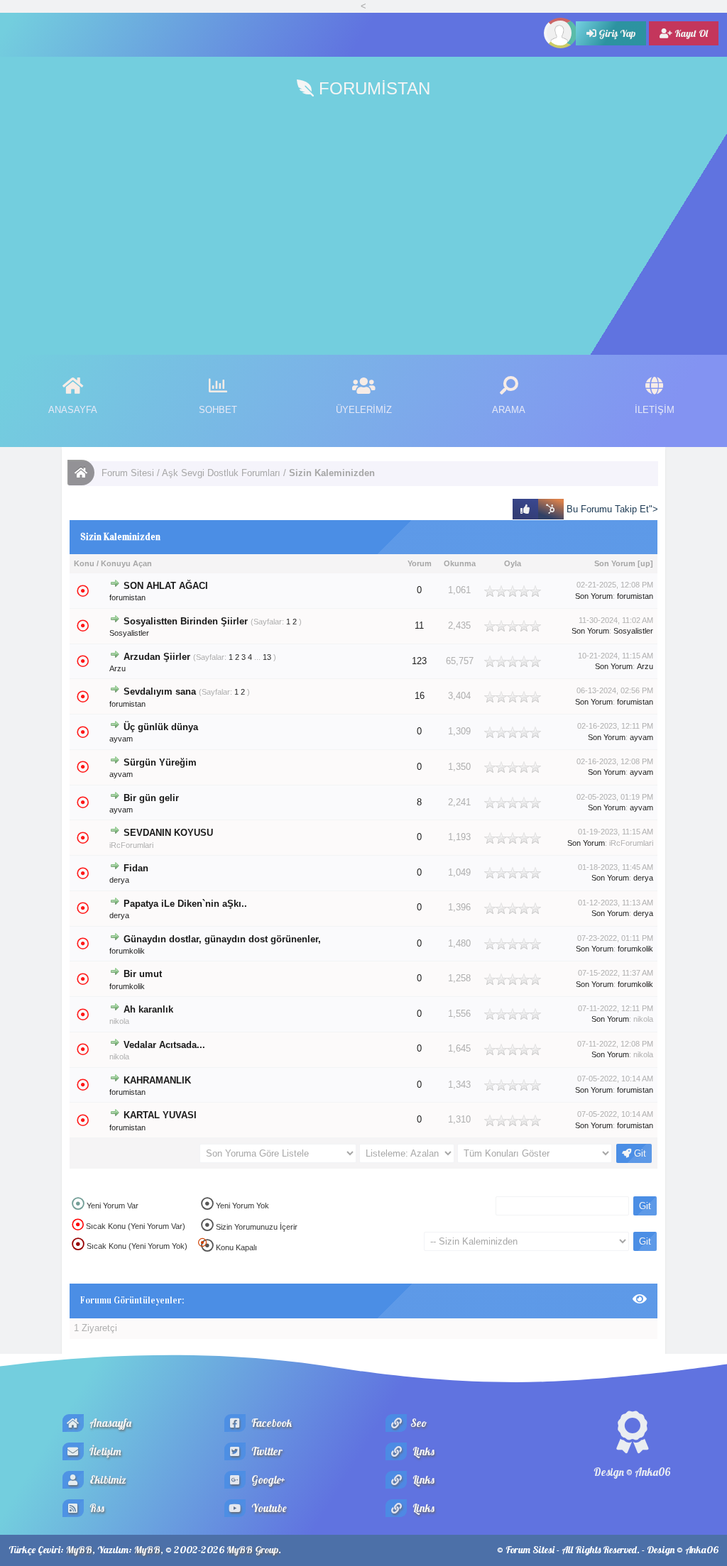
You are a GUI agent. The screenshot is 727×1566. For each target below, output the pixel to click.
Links (422, 1451)
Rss (95, 1508)
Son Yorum (614, 563)
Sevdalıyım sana (160, 692)
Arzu (117, 668)
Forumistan (372, 88)
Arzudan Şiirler (157, 656)
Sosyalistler (129, 633)
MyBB (79, 1549)
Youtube (267, 1508)
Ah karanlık (148, 1009)
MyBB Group (252, 1549)
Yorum (420, 563)
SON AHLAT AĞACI (166, 585)
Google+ (267, 1480)
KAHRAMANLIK (157, 1080)
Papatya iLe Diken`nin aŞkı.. (185, 904)
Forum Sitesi (128, 473)
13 (267, 657)
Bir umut (143, 974)
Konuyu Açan (126, 563)
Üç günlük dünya (161, 727)
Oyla (512, 563)
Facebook (270, 1423)
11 (419, 626)
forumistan (127, 597)
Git (638, 1153)
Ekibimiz (106, 1480)
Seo (418, 1423)
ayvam (121, 738)
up (645, 563)
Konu (84, 563)
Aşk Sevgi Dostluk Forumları (221, 473)
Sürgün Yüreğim (160, 763)
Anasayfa (109, 1423)
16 (420, 696)
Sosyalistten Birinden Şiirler (186, 622)
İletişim (104, 1451)
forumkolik (127, 951)
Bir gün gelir (151, 798)
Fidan (136, 868)
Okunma (460, 563)
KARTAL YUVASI (160, 1115)
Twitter (266, 1451)
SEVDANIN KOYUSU (168, 833)
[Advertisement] (363, 227)
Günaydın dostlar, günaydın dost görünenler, (222, 939)
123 (419, 661)
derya (119, 880)
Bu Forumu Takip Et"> (611, 509)
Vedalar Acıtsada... (164, 1045)
